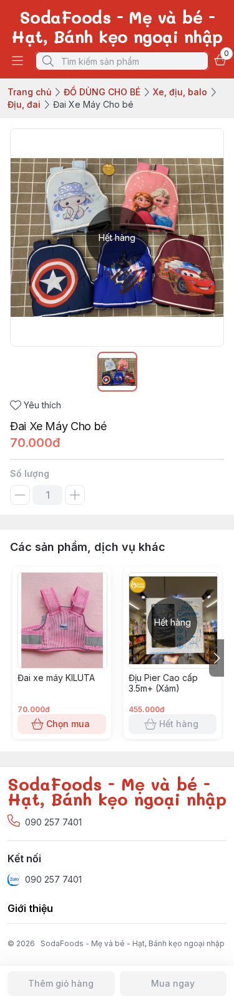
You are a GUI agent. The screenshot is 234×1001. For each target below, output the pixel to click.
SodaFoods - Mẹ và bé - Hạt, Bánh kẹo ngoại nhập (133, 943)
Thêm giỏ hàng (61, 983)
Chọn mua (68, 723)
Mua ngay (173, 983)
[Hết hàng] (173, 665)
